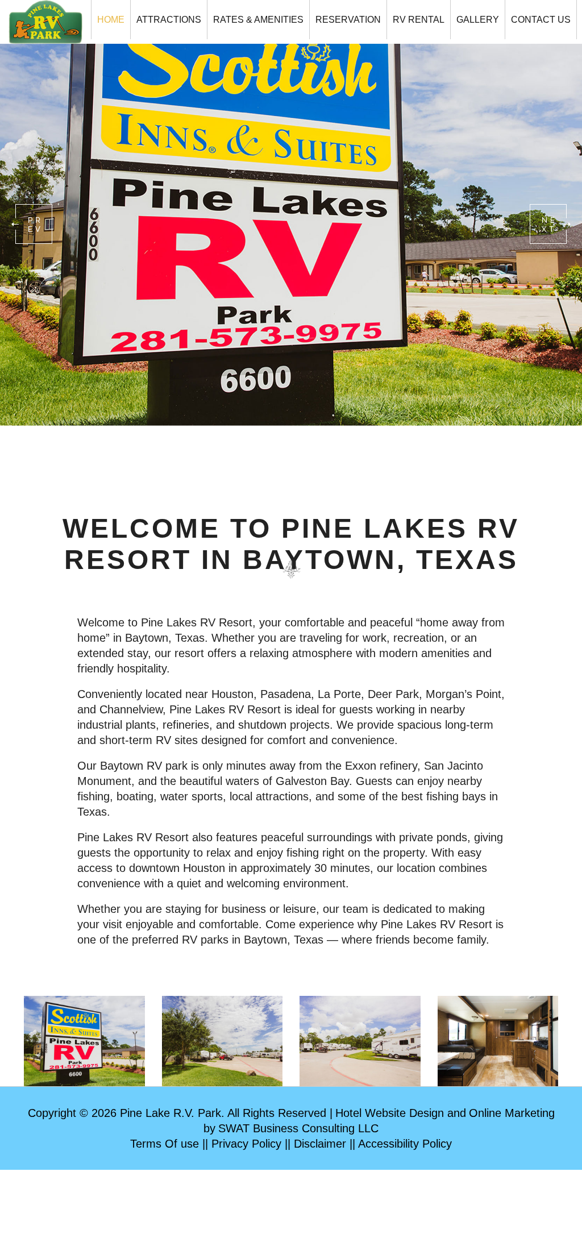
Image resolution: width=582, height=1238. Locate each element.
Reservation (348, 19)
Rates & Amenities (258, 19)
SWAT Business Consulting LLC (298, 1128)
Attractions (168, 19)
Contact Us (541, 19)
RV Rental (418, 19)
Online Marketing (512, 1113)
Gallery (477, 19)
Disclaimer (320, 1143)
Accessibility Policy (405, 1143)
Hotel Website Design (389, 1113)
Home (110, 19)
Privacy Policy (246, 1143)
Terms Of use (164, 1143)
